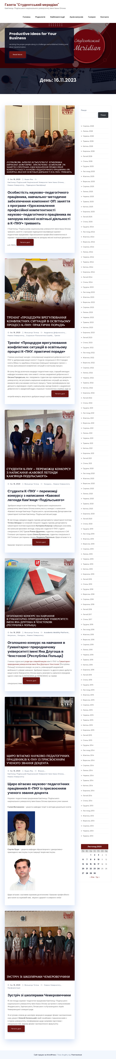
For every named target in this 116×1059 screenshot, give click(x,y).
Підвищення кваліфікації (36, 185)
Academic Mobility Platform (56, 632)
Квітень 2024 (88, 267)
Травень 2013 (88, 836)
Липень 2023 (88, 312)
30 (95, 873)
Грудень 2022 (88, 347)
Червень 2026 (88, 136)
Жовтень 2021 (88, 418)
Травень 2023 (88, 322)
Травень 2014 (88, 780)
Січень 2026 (87, 161)
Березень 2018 (88, 604)
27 (83, 873)
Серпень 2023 (88, 307)
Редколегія (40, 17)
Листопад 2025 (89, 171)
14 (87, 864)
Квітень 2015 (88, 725)
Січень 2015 (87, 740)
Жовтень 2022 (88, 357)
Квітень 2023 (88, 327)
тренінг (57, 335)
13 (83, 864)
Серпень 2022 (88, 368)
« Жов (92, 877)
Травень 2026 (88, 141)
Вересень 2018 (88, 594)
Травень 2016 (88, 659)
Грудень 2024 (88, 227)
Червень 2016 (88, 655)
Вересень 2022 (89, 362)
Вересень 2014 (88, 760)
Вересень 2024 (89, 242)
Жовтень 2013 (88, 816)
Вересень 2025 (89, 181)
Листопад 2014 (88, 750)
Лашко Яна (28, 179)
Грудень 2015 (88, 685)
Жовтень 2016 (88, 634)
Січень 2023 (87, 342)
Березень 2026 (89, 151)
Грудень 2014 (88, 745)
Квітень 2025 (88, 206)
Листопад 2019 (88, 534)
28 (87, 873)
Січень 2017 (87, 619)
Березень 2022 (88, 393)
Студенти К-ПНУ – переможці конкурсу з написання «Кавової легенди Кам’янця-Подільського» (36, 495)
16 (94, 864)
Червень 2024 (88, 257)
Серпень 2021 (88, 428)
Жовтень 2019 (88, 539)
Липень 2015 (88, 710)
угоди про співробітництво (35, 661)
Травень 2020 (88, 503)
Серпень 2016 (88, 644)
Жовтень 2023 (88, 297)
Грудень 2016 (88, 624)
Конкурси (47, 484)
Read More (17, 54)
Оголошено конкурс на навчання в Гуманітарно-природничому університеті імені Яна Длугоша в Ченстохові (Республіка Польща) (36, 649)
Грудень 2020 (88, 468)
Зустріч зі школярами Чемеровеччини (39, 995)
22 (91, 868)
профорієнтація (14, 988)
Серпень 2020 (88, 488)
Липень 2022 (88, 373)
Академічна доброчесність (54, 332)
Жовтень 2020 (88, 478)
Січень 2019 (87, 584)
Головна (26, 17)
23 (95, 868)
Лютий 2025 (87, 217)
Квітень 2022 (88, 388)
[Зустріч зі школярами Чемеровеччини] (40, 946)
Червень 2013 (88, 831)
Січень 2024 (88, 282)
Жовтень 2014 (88, 755)
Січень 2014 (87, 800)
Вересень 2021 (88, 423)
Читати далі (25, 242)
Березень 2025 (89, 211)
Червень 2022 (88, 378)
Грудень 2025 (88, 166)
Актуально (12, 635)
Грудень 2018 (88, 589)
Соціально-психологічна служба (39, 335)
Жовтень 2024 (88, 237)
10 (98, 859)
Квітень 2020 (88, 508)
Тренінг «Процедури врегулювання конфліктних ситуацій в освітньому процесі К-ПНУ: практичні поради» (37, 347)
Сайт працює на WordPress (45, 1055)
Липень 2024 (88, 252)
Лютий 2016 (87, 675)
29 (91, 873)
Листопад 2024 (89, 232)
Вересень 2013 (88, 821)
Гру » (98, 877)
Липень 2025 (88, 191)
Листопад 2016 (88, 629)
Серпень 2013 (88, 826)
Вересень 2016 (88, 639)
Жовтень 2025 (88, 176)
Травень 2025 (88, 201)
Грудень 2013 (88, 805)
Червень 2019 (88, 559)
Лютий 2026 (87, 156)
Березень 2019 (88, 574)
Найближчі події (57, 17)
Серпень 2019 (88, 549)
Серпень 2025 (88, 186)
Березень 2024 (89, 272)
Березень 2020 (89, 514)
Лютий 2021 (87, 458)
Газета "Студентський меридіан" (32, 4)
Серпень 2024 (88, 247)
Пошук (84, 110)
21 (87, 868)
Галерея (91, 17)
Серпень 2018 (88, 599)
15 (91, 864)
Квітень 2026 (88, 146)
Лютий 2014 (87, 795)
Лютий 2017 (87, 614)
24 (98, 868)
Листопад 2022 (89, 352)
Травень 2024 (88, 262)
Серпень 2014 (88, 765)
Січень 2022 (87, 403)
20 (83, 868)
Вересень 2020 (89, 483)
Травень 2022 (88, 383)
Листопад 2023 (89, 292)
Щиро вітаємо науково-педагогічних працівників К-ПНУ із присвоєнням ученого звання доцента (38, 788)
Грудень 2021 (88, 408)
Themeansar (76, 1055)
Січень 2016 (87, 680)
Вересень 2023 (89, 302)
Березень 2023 (89, 332)
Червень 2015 (88, 715)
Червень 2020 (88, 498)
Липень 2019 (88, 554)
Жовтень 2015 (88, 695)
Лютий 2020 (87, 518)
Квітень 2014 (88, 785)
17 (98, 864)
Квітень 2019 (88, 569)
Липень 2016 (88, 649)
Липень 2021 (87, 433)
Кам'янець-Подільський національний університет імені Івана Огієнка (36, 182)
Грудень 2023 (88, 287)
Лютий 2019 (87, 579)
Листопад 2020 (89, 473)
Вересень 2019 (88, 544)
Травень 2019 (88, 564)
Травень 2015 (88, 720)
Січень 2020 (87, 524)
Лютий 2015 (87, 735)
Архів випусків (76, 17)
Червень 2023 (88, 317)
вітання (41, 771)
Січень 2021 (87, 463)
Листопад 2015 (88, 690)
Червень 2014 (88, 775)
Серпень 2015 (88, 705)
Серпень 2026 (88, 126)
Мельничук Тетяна (31, 332)
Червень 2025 (88, 196)
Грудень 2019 (88, 529)
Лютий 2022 (87, 398)
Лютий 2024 (87, 277)
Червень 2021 (88, 438)
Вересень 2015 (88, 700)
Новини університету (16, 185)
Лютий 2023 (87, 337)
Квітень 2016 (88, 665)
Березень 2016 (88, 670)
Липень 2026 (88, 131)
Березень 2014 (88, 790)
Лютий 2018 (87, 609)
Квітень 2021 (88, 448)
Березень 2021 (88, 453)
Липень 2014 (88, 770)
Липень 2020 (88, 493)
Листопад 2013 (88, 811)
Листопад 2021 (88, 413)
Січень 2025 (88, 221)
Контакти (104, 17)
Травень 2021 (88, 443)
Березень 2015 (88, 730)
